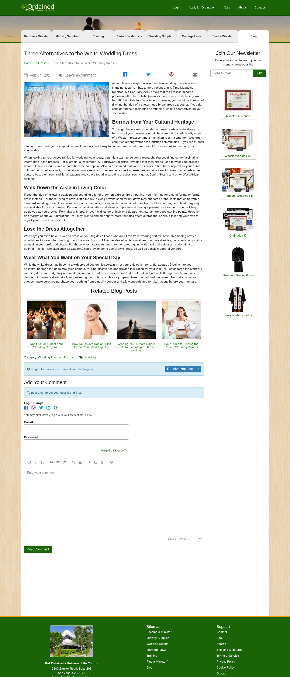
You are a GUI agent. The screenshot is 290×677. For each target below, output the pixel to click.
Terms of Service (228, 655)
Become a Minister (36, 36)
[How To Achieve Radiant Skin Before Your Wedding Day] (91, 320)
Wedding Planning (50, 357)
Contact (260, 7)
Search (221, 643)
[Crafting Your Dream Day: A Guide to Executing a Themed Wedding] (136, 320)
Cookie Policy (226, 667)
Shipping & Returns (229, 649)
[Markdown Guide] (111, 462)
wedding (90, 357)
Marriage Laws (191, 36)
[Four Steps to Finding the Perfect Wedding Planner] (181, 320)
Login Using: (33, 403)
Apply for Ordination (202, 7)
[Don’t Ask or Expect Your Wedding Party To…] (46, 320)
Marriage (70, 357)
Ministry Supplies (67, 36)
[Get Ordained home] (37, 7)
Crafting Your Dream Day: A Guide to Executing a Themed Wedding (136, 347)
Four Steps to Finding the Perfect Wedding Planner (181, 345)
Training (98, 36)
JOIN (259, 73)
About (242, 7)
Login (176, 7)
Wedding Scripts (160, 36)
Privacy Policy (226, 661)
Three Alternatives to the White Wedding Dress (80, 53)
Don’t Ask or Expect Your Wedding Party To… (46, 345)
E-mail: (29, 422)
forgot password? (114, 450)
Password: (31, 437)
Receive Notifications (183, 369)
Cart (227, 7)
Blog (254, 36)
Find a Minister (222, 36)
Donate (221, 673)
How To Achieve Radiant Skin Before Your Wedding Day (91, 345)
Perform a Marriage (129, 36)
